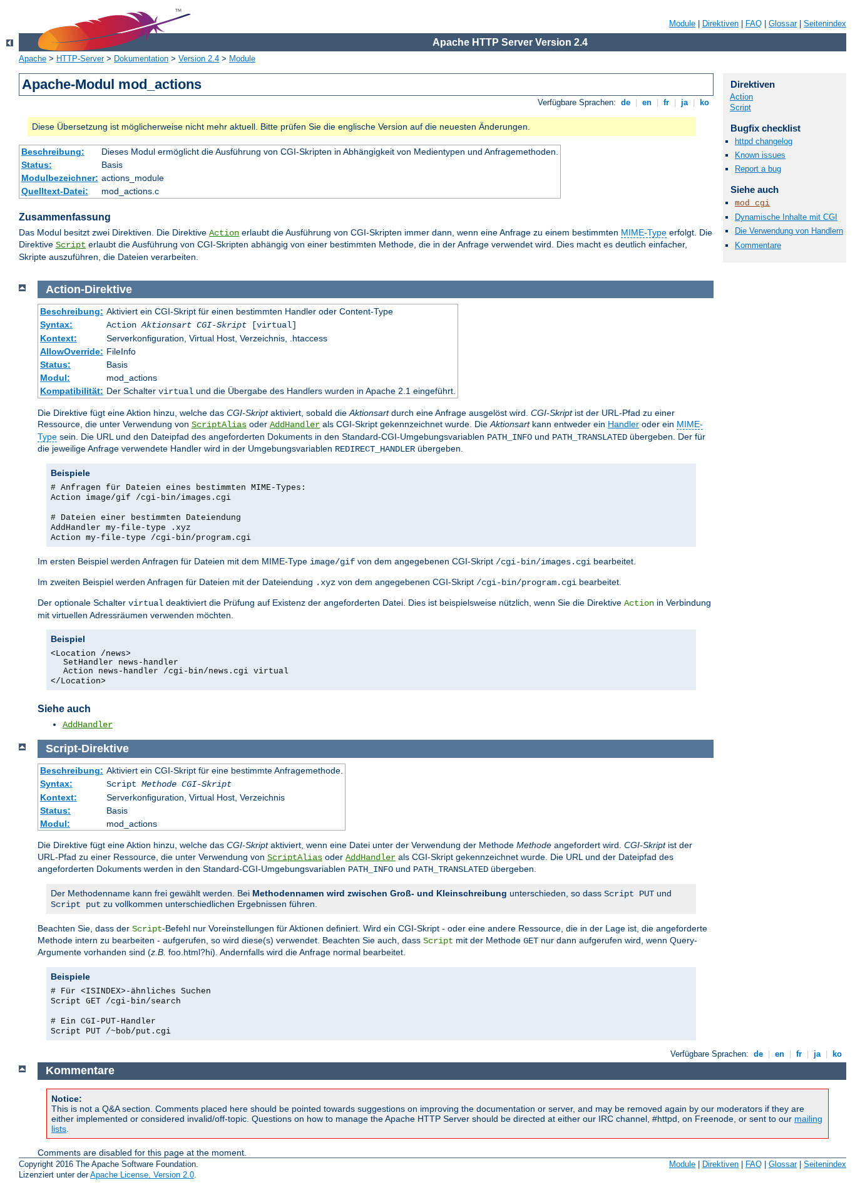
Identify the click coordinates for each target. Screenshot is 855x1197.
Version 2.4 (198, 58)
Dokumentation (141, 58)
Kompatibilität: (71, 391)
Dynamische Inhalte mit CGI (786, 217)
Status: (36, 165)
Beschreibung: (52, 152)
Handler (623, 424)
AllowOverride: (71, 351)
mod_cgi (752, 203)
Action (224, 233)
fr (666, 102)
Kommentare (758, 245)
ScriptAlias (219, 425)
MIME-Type (644, 232)
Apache (32, 58)
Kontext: (58, 338)
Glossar (783, 23)
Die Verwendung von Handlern (789, 231)
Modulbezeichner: (59, 178)
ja (684, 102)
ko (704, 102)
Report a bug (758, 169)
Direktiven (720, 23)
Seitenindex (825, 23)
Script (71, 245)
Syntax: (56, 324)
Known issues (760, 155)
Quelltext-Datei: (54, 191)
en (647, 102)
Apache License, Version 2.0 (142, 1174)
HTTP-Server (80, 58)
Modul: (55, 378)
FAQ (753, 23)
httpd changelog (763, 141)
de (625, 102)
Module (682, 23)
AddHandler (295, 425)
